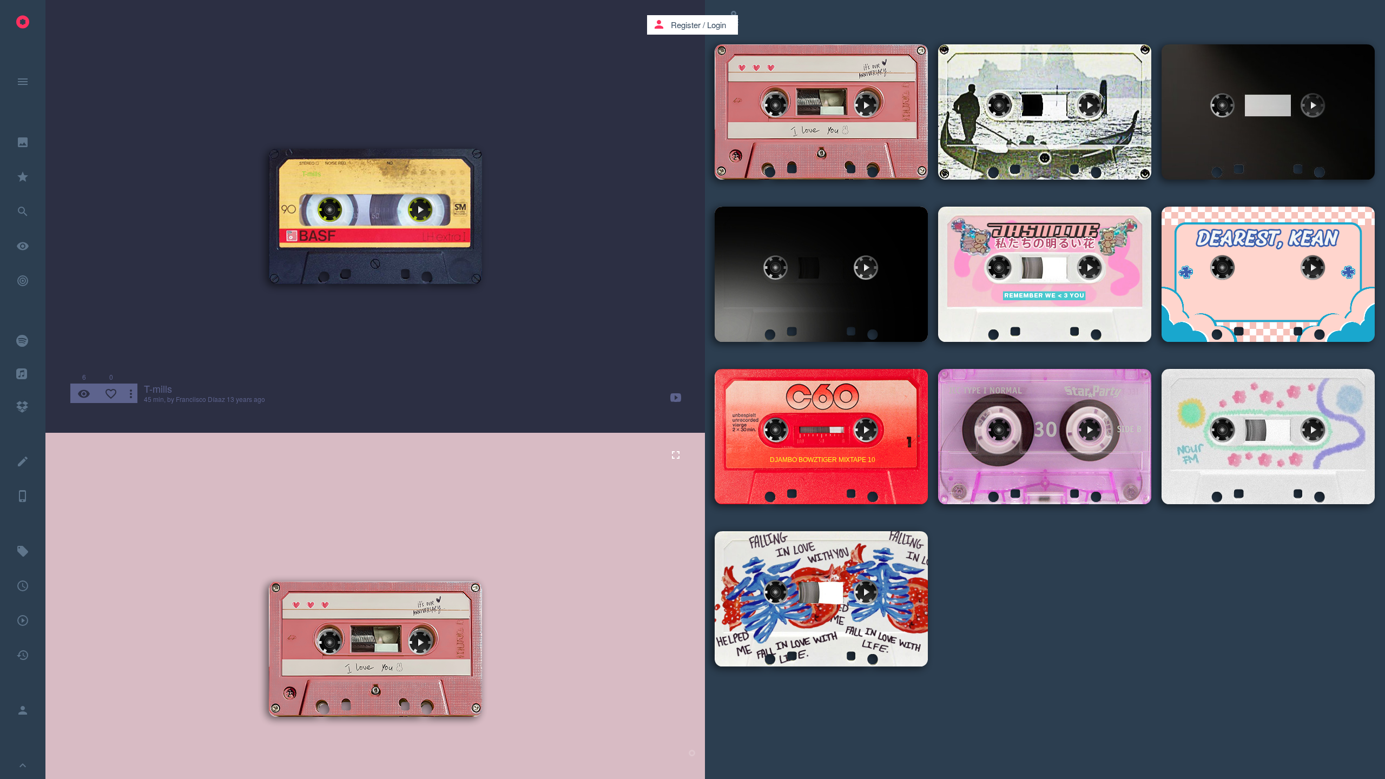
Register (686, 24)
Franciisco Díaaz (200, 399)
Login (716, 24)
